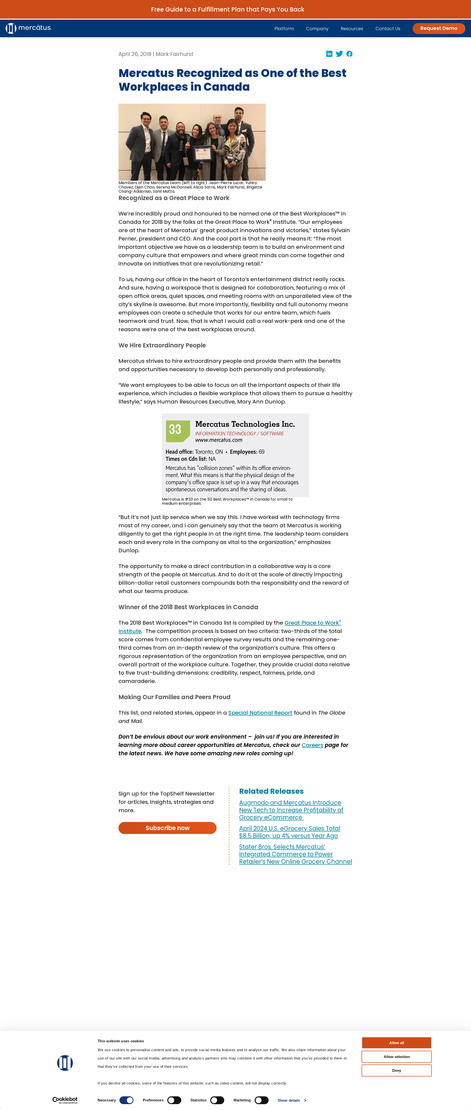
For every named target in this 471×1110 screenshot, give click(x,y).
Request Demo (439, 28)
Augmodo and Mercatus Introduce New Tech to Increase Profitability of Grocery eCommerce (291, 810)
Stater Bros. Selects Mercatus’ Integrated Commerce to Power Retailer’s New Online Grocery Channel (295, 854)
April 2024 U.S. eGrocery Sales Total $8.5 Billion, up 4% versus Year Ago (289, 832)
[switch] (174, 1100)
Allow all (396, 1043)
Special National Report (260, 713)
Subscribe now (168, 828)
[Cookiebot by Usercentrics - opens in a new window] (65, 1100)
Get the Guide (326, 9)
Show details (289, 1100)
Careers (312, 745)
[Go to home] (29, 28)
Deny (396, 1070)
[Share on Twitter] (337, 54)
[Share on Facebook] (348, 54)
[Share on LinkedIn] (327, 54)
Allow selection (397, 1057)
